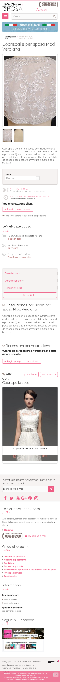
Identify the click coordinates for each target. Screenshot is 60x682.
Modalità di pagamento (15, 559)
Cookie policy (10, 576)
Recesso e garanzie (13, 566)
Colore (8, 174)
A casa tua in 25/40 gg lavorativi (30, 197)
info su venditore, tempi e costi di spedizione (26, 215)
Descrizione (11, 273)
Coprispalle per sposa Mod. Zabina (30, 448)
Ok (56, 674)
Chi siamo (8, 530)
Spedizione (9, 563)
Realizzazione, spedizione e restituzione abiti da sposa (30, 569)
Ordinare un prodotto (14, 556)
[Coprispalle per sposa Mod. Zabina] (30, 424)
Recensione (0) (13, 287)
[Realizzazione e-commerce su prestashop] (53, 661)
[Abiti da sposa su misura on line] (30, 7)
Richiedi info (29, 295)
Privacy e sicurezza (13, 573)
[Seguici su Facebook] (30, 640)
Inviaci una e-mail (37, 535)
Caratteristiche (13, 280)
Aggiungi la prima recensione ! (23, 361)
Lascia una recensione (19, 209)
